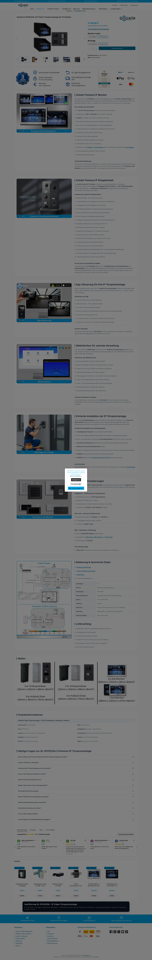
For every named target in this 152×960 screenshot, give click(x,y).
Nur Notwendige (76, 484)
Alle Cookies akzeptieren (76, 488)
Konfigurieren (76, 480)
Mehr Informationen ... (76, 476)
